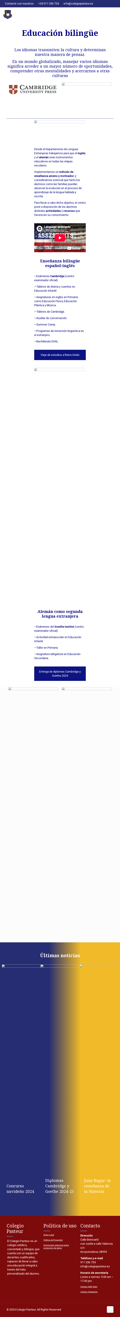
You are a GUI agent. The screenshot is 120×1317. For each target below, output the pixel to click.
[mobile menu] (115, 14)
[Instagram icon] (113, 4)
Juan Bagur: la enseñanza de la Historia (97, 1186)
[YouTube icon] (109, 4)
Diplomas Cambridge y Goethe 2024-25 (59, 1186)
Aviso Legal (48, 1235)
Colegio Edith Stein (88, 1287)
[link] (60, 130)
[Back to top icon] (110, 1309)
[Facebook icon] (105, 4)
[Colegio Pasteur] (7, 14)
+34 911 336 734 (48, 3)
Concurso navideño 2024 (20, 1188)
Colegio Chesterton (89, 1292)
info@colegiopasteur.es (78, 3)
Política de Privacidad (53, 1240)
